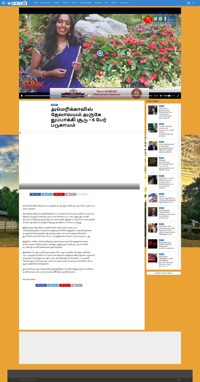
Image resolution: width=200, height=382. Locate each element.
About (179, 380)
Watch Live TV (46, 3)
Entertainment (86, 3)
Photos (65, 3)
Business (98, 3)
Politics (74, 3)
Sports (114, 3)
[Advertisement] (59, 306)
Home (36, 3)
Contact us (124, 3)
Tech (106, 3)
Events (57, 3)
